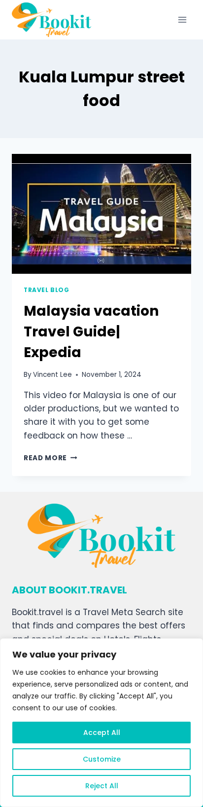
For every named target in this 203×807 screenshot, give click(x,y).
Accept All (101, 732)
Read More (50, 458)
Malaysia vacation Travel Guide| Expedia (91, 331)
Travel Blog (46, 290)
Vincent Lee (52, 374)
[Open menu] (182, 19)
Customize (102, 759)
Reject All (101, 786)
